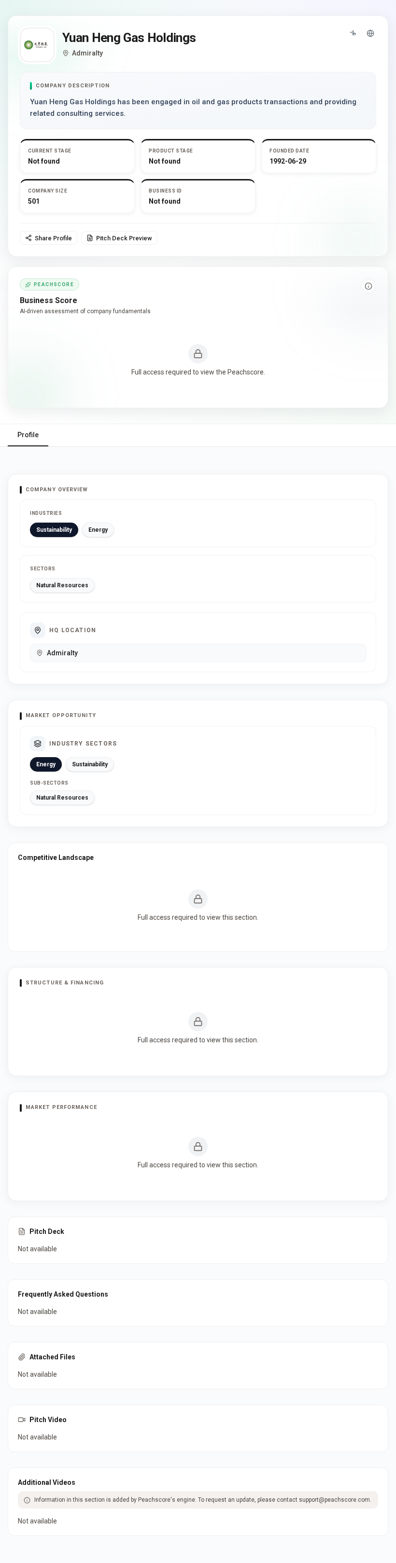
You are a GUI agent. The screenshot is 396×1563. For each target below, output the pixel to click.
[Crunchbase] (353, 33)
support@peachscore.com (334, 1499)
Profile (28, 435)
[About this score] (368, 286)
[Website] (370, 33)
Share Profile (53, 238)
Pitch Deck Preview (124, 238)
